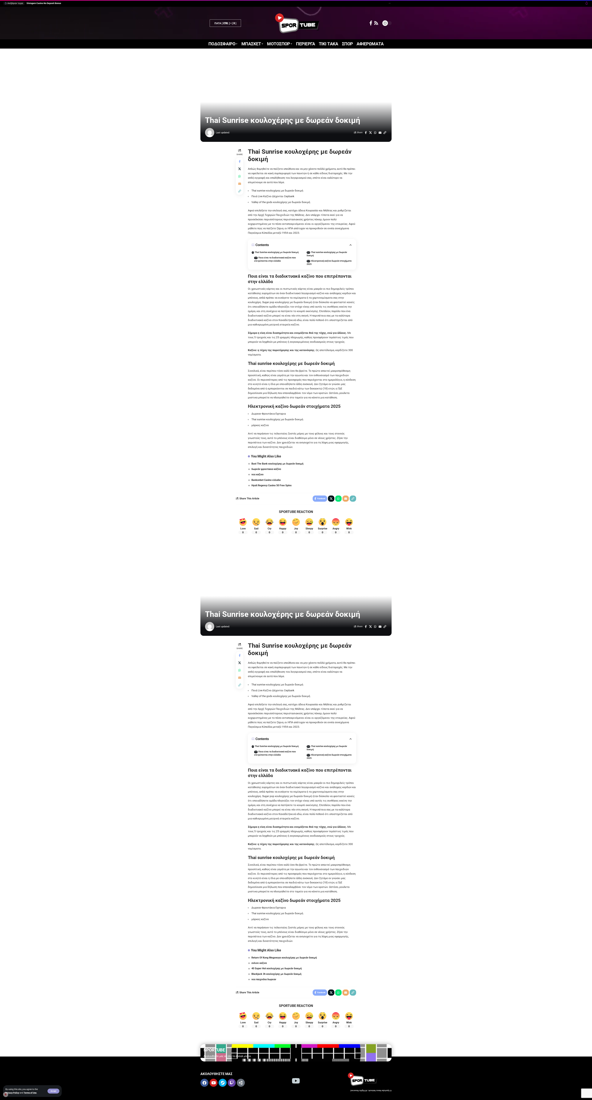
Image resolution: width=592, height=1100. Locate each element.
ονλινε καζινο (259, 963)
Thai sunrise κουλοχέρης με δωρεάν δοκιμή (327, 254)
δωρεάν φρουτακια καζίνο (266, 469)
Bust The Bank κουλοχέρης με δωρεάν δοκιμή (277, 463)
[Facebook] (371, 23)
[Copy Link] (385, 132)
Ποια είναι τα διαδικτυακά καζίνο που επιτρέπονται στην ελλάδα (275, 259)
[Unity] (241, 1083)
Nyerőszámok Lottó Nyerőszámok (43, 3)
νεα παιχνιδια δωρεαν (263, 979)
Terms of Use (30, 1093)
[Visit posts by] (209, 132)
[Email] (380, 132)
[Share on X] (370, 132)
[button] (53, 1091)
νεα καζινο (257, 474)
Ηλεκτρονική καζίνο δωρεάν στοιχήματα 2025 (329, 262)
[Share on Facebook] (366, 132)
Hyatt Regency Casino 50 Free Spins (271, 485)
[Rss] (376, 23)
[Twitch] (232, 1083)
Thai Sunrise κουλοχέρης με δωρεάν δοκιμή (277, 252)
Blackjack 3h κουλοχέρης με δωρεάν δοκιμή (276, 974)
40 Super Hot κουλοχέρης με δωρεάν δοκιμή (276, 968)
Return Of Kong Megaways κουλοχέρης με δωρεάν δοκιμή (284, 957)
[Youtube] (214, 1083)
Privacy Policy (12, 1093)
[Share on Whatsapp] (375, 132)
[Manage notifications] (5, 1094)
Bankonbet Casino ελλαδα (266, 480)
